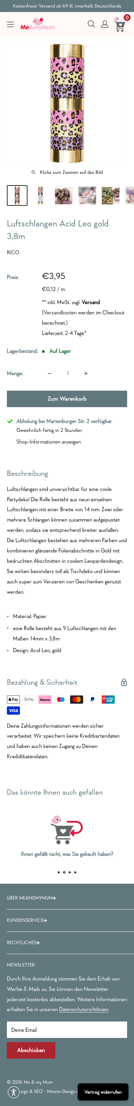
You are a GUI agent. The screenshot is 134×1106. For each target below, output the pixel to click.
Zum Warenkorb (67, 399)
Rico (13, 252)
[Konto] (104, 24)
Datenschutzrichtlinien (83, 1009)
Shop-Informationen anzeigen (48, 441)
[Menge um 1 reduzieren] (49, 373)
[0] (120, 24)
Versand (91, 302)
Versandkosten (60, 312)
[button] (14, 1092)
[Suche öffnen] (91, 24)
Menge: (15, 373)
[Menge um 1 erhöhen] (86, 373)
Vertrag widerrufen (103, 1092)
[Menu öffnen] (10, 24)
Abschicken (31, 1050)
